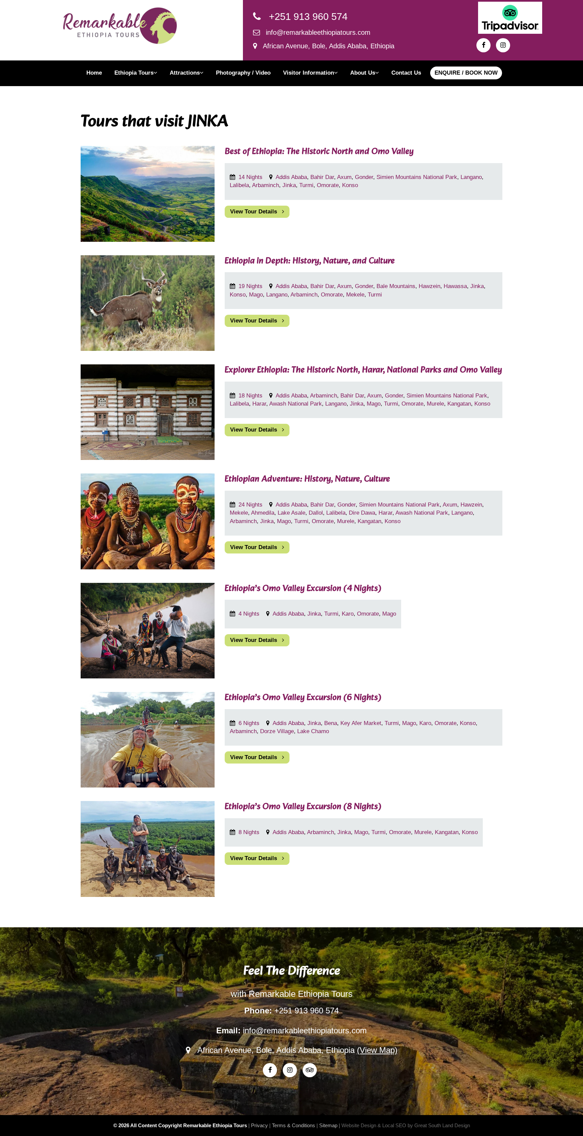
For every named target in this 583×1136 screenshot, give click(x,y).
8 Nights (250, 832)
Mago (256, 294)
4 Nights (250, 614)
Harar (259, 404)
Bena (330, 723)
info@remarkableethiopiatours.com (315, 32)
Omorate (328, 185)
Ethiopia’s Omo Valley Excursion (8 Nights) (303, 807)
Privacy (259, 1125)
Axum (344, 177)
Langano (471, 177)
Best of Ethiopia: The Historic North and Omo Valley (319, 152)
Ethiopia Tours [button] (134, 73)
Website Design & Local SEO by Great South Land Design (405, 1125)
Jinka (289, 185)
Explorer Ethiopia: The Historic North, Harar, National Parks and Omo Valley (363, 370)
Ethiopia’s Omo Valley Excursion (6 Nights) (303, 698)
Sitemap (328, 1125)
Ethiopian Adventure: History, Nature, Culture (307, 479)
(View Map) (377, 1050)
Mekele (355, 294)
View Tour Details (256, 211)
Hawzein (429, 286)
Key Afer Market (360, 723)
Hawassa (455, 286)
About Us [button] (362, 73)
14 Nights (251, 177)
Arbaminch (265, 185)
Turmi (306, 185)
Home (94, 73)
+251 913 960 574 (304, 16)
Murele (435, 404)
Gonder (364, 177)
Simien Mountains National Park (417, 177)
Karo (348, 614)
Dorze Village (277, 731)
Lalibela (239, 185)
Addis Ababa (291, 177)
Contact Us (406, 73)
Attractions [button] (185, 73)
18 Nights (251, 395)
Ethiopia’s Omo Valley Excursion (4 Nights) (303, 589)
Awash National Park (295, 404)
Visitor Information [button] (308, 73)
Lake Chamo (313, 731)
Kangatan (459, 404)
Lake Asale (291, 513)
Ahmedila (262, 513)
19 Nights (251, 286)
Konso (350, 185)
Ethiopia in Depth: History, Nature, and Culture (310, 261)
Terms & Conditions (293, 1125)
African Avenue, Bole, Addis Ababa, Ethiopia (325, 46)
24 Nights (251, 504)
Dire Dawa (362, 513)
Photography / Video (243, 73)
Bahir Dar (322, 177)
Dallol (316, 513)
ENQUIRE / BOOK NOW (466, 73)
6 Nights (250, 723)
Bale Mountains (396, 286)
